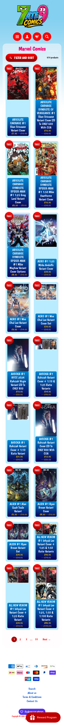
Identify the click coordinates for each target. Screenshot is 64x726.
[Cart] (37, 36)
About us (32, 693)
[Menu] (17, 36)
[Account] (27, 36)
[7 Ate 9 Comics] (32, 16)
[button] (21, 58)
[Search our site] (47, 36)
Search (32, 688)
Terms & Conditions (32, 697)
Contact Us (32, 701)
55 (36, 639)
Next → (47, 639)
